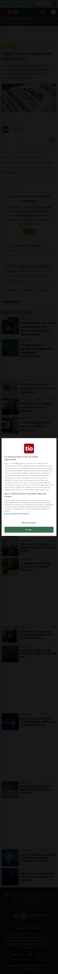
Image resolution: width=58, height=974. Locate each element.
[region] (28, 487)
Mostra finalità (29, 522)
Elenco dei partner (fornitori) (17, 513)
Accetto (29, 530)
